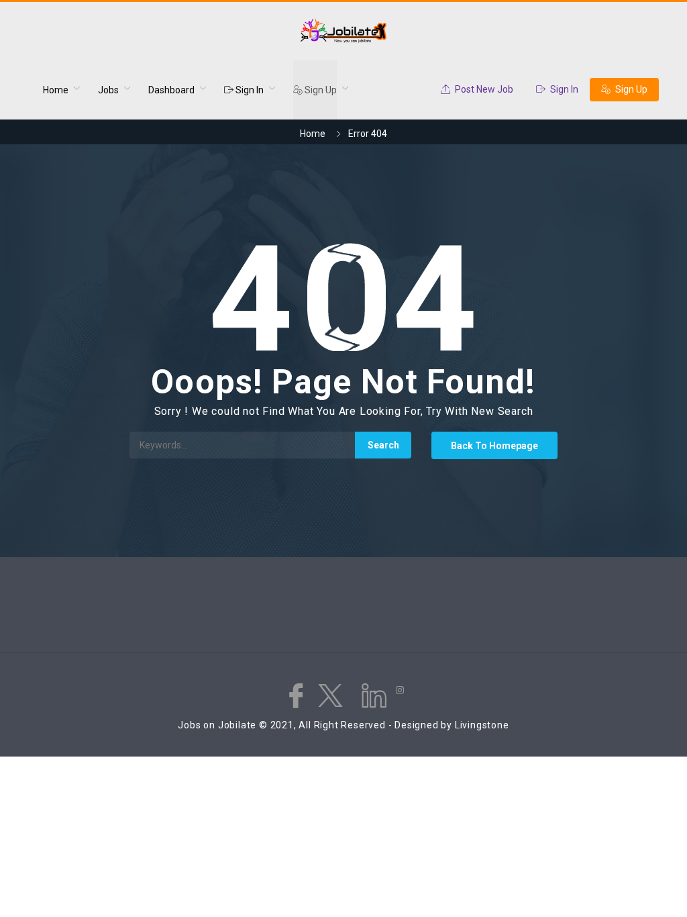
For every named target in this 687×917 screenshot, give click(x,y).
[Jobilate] (343, 31)
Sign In (248, 90)
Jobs (108, 90)
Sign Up (320, 90)
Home (55, 90)
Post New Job (483, 89)
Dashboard (171, 90)
